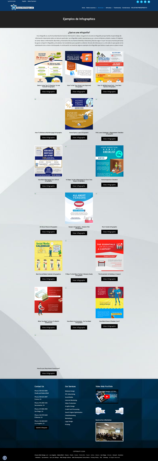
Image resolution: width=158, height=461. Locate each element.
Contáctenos (126, 7)
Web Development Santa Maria (81, 457)
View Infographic (48, 92)
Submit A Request (41, 428)
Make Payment (32, 1)
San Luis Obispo (54, 457)
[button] (4, 458)
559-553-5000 (12, 1)
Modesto (37, 457)
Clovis (71, 455)
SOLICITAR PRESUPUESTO (139, 7)
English (24, 1)
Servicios (100, 7)
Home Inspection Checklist (109, 180)
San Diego (103, 455)
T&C (101, 457)
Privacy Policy (95, 457)
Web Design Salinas (65, 457)
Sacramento (45, 457)
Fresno (67, 455)
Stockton (120, 455)
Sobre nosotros (91, 7)
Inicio (83, 7)
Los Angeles (52, 455)
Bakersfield (60, 455)
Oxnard (115, 455)
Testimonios (117, 7)
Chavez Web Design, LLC (41, 455)
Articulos (108, 7)
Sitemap (105, 457)
